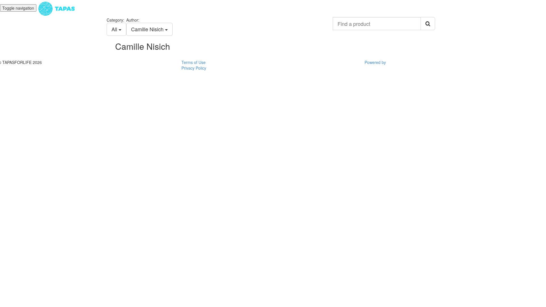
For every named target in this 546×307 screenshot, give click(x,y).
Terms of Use (193, 62)
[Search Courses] (428, 23)
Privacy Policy (193, 68)
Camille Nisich (148, 29)
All (115, 29)
